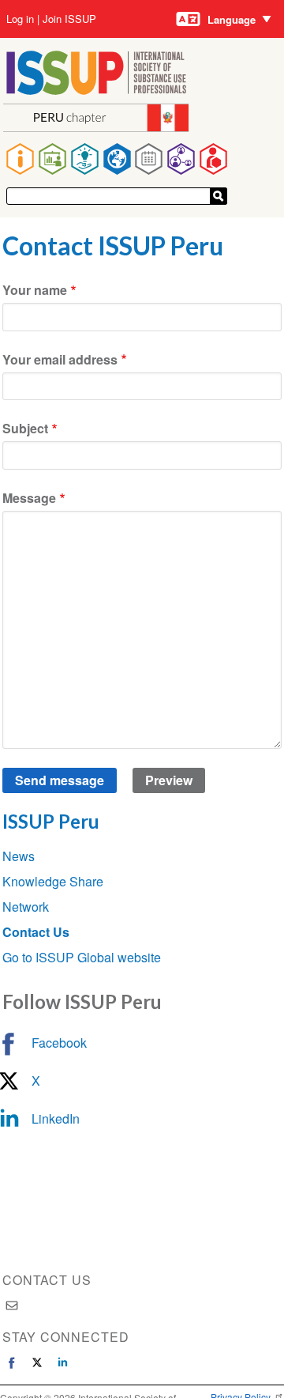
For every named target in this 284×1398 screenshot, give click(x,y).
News (18, 856)
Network (25, 906)
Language (231, 19)
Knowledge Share (52, 881)
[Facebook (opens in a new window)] (11, 1362)
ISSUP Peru (50, 821)
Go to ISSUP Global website (81, 957)
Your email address (60, 359)
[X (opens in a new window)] (37, 1362)
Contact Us (35, 932)
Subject (25, 428)
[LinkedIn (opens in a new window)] (62, 1362)
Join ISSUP (69, 19)
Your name (34, 290)
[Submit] (218, 196)
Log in (20, 19)
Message (29, 498)
